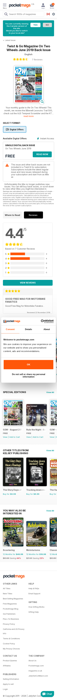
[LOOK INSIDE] (28, 102)
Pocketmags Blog (10, 609)
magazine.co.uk (35, 671)
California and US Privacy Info (13, 631)
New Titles (7, 593)
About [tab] (47, 329)
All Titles (6, 588)
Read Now (42, 154)
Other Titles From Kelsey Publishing (16, 450)
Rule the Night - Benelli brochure (36, 429)
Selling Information (11, 679)
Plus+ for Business (11, 619)
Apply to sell (8, 684)
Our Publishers (9, 614)
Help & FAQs (33, 588)
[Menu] (4, 5)
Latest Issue (10, 40)
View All (50, 392)
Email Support (34, 593)
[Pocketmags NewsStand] (19, 6)
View (5, 437)
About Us (32, 661)
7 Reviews (37, 59)
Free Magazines (10, 604)
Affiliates (7, 666)
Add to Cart (14, 437)
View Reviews (28, 282)
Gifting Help (33, 612)
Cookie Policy (9, 644)
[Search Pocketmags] (6, 14)
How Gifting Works (36, 607)
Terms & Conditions (11, 638)
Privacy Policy (9, 624)
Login (5, 689)
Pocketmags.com (36, 666)
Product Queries (10, 661)
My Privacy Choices (11, 649)
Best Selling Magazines (13, 599)
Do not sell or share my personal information (28, 375)
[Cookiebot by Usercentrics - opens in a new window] (41, 321)
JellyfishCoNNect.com (38, 676)
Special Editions (14, 392)
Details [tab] (28, 329)
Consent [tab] (10, 329)
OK (28, 364)
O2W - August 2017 (12, 429)
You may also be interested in (14, 510)
